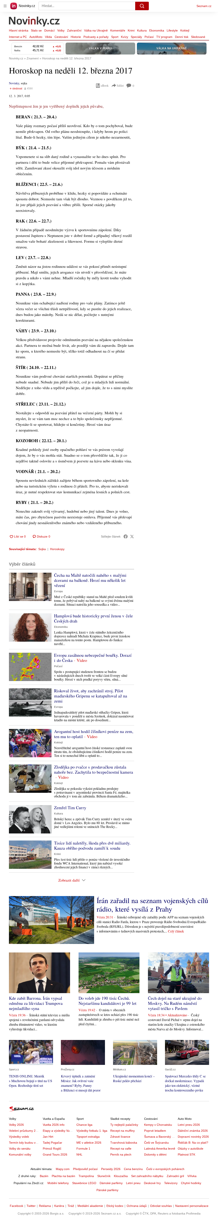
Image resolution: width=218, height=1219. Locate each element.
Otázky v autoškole (190, 1148)
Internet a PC (18, 37)
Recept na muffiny (122, 1130)
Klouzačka (121, 1176)
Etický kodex (114, 1206)
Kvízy (124, 37)
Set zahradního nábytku (147, 1176)
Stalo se (36, 30)
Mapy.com (63, 1169)
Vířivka (191, 1176)
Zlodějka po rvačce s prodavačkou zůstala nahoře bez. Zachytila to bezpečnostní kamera (93, 769)
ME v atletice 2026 (88, 1142)
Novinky (14, 83)
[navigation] (5, 6)
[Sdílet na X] (132, 536)
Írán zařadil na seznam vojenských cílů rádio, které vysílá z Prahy (152, 904)
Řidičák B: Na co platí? (193, 1142)
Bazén (44, 1176)
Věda (48, 37)
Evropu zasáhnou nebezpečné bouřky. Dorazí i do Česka (93, 657)
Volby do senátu (19, 1148)
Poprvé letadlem (155, 1130)
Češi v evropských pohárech (165, 1169)
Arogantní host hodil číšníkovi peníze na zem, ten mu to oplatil (93, 734)
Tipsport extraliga (88, 1136)
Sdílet (120, 85)
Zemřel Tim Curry (70, 807)
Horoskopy (57, 549)
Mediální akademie (90, 1206)
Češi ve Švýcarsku (156, 1142)
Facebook (16, 1206)
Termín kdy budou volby (25, 1142)
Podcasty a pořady (96, 37)
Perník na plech (120, 1154)
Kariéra (59, 1206)
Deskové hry (152, 1183)
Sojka (42, 549)
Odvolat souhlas (161, 1206)
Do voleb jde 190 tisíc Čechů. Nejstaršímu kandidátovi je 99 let (107, 1000)
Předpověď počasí (85, 1169)
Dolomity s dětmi (155, 1154)
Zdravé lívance (120, 1136)
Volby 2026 (16, 1124)
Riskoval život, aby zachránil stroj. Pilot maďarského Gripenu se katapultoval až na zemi (90, 696)
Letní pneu (133, 1183)
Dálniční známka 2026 (193, 1130)
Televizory (171, 1183)
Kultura (142, 30)
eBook (105, 85)
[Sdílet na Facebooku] (125, 536)
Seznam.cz (203, 6)
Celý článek (176, 931)
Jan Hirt (48, 1136)
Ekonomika (156, 30)
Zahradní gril (175, 1176)
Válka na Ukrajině (96, 30)
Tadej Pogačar (52, 1142)
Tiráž (70, 1206)
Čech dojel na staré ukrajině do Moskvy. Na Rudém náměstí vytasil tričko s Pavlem (175, 1003)
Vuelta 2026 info (54, 1124)
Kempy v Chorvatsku (158, 1124)
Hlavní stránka (18, 30)
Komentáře (117, 30)
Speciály (136, 37)
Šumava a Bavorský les (160, 1136)
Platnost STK (186, 1154)
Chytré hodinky (191, 1183)
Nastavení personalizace (191, 1206)
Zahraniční (74, 30)
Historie (76, 37)
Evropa (58, 591)
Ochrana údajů (137, 1206)
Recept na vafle (120, 1148)
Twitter (31, 1206)
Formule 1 (83, 1148)
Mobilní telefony (58, 1183)
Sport (114, 37)
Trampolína (86, 1176)
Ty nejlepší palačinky (124, 1124)
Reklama (45, 1206)
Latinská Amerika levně (159, 1148)
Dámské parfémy (111, 1183)
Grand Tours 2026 (55, 1154)
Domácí (49, 30)
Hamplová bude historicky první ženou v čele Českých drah (93, 618)
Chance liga (84, 1124)
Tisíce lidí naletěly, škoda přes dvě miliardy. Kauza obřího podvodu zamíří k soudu (92, 845)
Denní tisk (181, 37)
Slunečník (103, 1176)
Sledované (198, 37)
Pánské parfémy (107, 1190)
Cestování (61, 37)
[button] (30, 587)
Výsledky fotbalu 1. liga (91, 1130)
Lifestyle (172, 30)
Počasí (149, 37)
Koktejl (184, 30)
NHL (79, 1154)
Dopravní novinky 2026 (193, 1136)
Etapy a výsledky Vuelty (58, 1130)
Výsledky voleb (19, 1136)
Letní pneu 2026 (189, 1124)
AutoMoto (35, 37)
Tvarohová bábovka (123, 1142)
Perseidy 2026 (110, 1169)
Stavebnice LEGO (84, 1183)
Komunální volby (20, 1154)
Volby (61, 30)
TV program (164, 37)
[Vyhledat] (142, 6)
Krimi (131, 30)
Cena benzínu (133, 1169)
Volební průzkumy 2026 (25, 1130)
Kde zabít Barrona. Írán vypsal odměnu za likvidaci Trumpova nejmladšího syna (36, 1003)
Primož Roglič (52, 1148)
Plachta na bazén (63, 1176)
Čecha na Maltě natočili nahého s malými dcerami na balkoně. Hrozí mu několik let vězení (90, 580)
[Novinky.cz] (34, 22)
